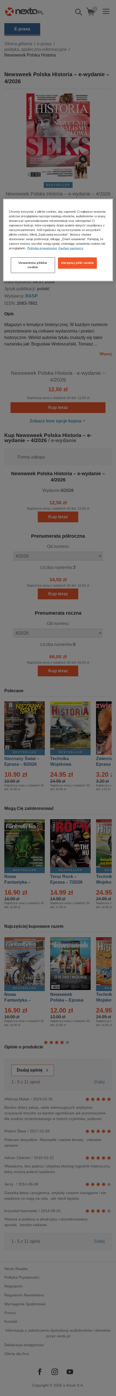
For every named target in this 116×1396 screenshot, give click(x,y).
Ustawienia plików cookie (33, 265)
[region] (58, 240)
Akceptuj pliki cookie (77, 262)
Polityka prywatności (42, 248)
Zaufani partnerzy (70, 248)
